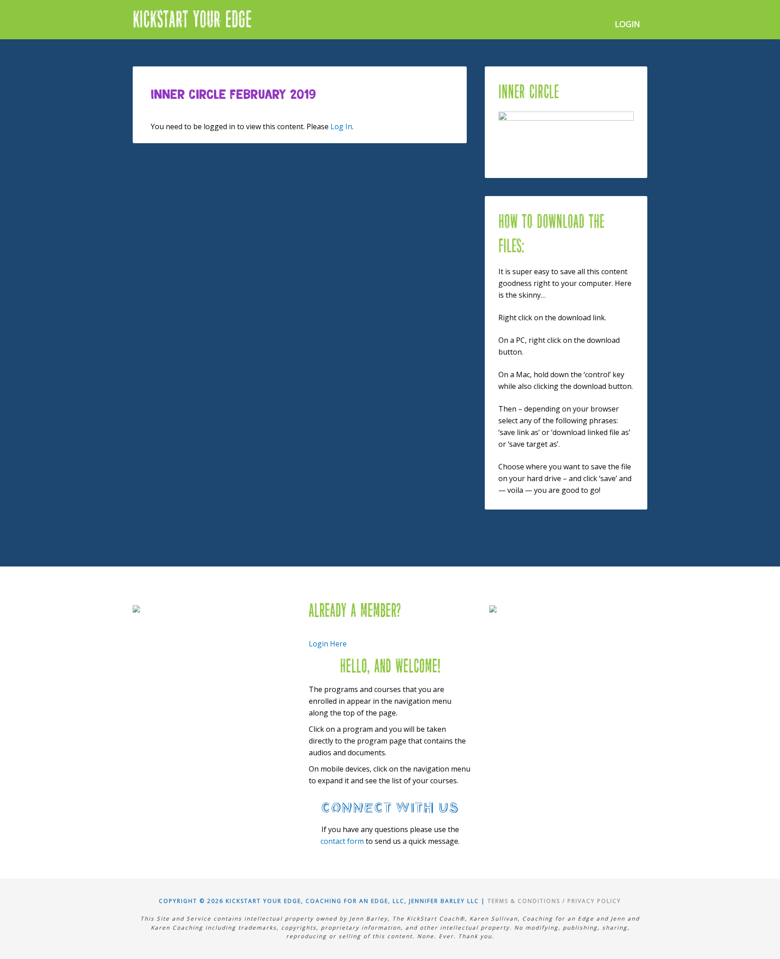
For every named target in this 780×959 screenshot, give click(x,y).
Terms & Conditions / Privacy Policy (554, 901)
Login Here (328, 644)
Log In (341, 126)
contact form (342, 841)
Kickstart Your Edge (192, 20)
